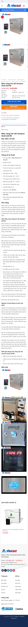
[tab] (14, 126)
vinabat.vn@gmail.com (11, 562)
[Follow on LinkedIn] (11, 570)
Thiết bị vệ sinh (12, 79)
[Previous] (2, 39)
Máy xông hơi (20, 79)
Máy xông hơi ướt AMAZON (19, 81)
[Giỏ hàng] (24, 5)
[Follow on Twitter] (8, 570)
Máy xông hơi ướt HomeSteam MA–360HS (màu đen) (13, 530)
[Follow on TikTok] (5, 570)
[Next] (7, 39)
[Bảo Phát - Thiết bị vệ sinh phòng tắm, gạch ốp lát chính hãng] (14, 5)
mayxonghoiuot (13, 119)
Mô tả (3, 126)
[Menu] (2, 6)
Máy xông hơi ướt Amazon (8, 223)
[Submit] (25, 10)
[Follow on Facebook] (2, 570)
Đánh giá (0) (4, 129)
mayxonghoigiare (5, 119)
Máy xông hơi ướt (5, 81)
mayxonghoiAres (15, 117)
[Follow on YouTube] (14, 570)
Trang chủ (3, 79)
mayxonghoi (8, 117)
